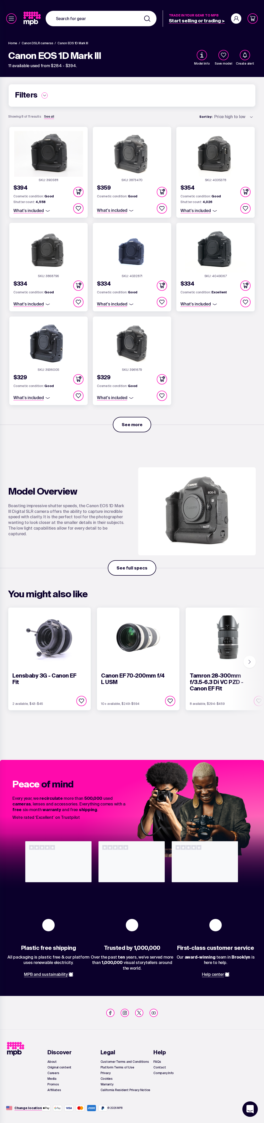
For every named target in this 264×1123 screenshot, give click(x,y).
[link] (33, 18)
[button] (78, 192)
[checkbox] (223, 55)
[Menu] (11, 18)
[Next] (249, 662)
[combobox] (101, 18)
